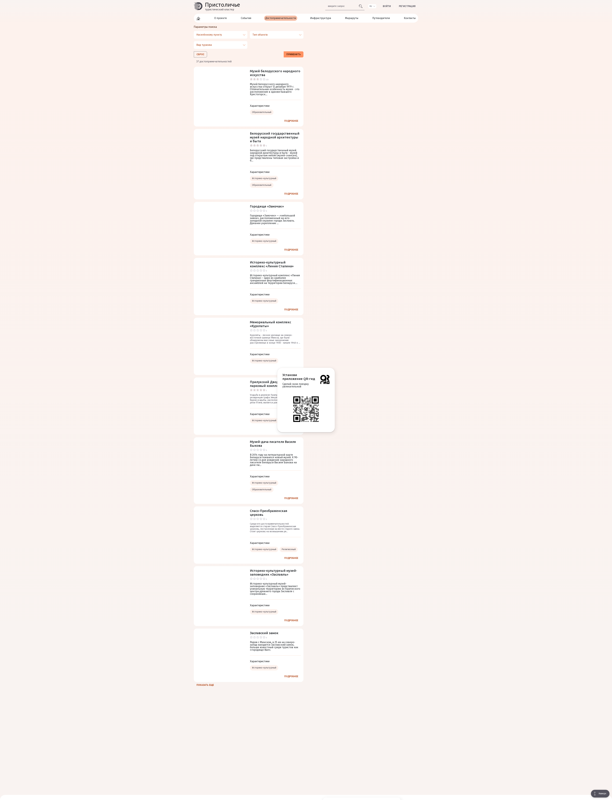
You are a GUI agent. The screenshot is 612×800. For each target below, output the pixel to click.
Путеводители (381, 18)
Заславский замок (264, 633)
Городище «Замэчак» (267, 206)
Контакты (410, 18)
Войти (387, 6)
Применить (293, 54)
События (246, 18)
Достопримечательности (280, 18)
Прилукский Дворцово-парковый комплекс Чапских (272, 384)
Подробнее (291, 121)
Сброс (200, 54)
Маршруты (351, 18)
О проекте (220, 18)
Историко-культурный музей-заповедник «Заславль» (273, 572)
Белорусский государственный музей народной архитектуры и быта (274, 137)
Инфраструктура (320, 18)
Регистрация (407, 6)
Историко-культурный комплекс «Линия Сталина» (272, 264)
